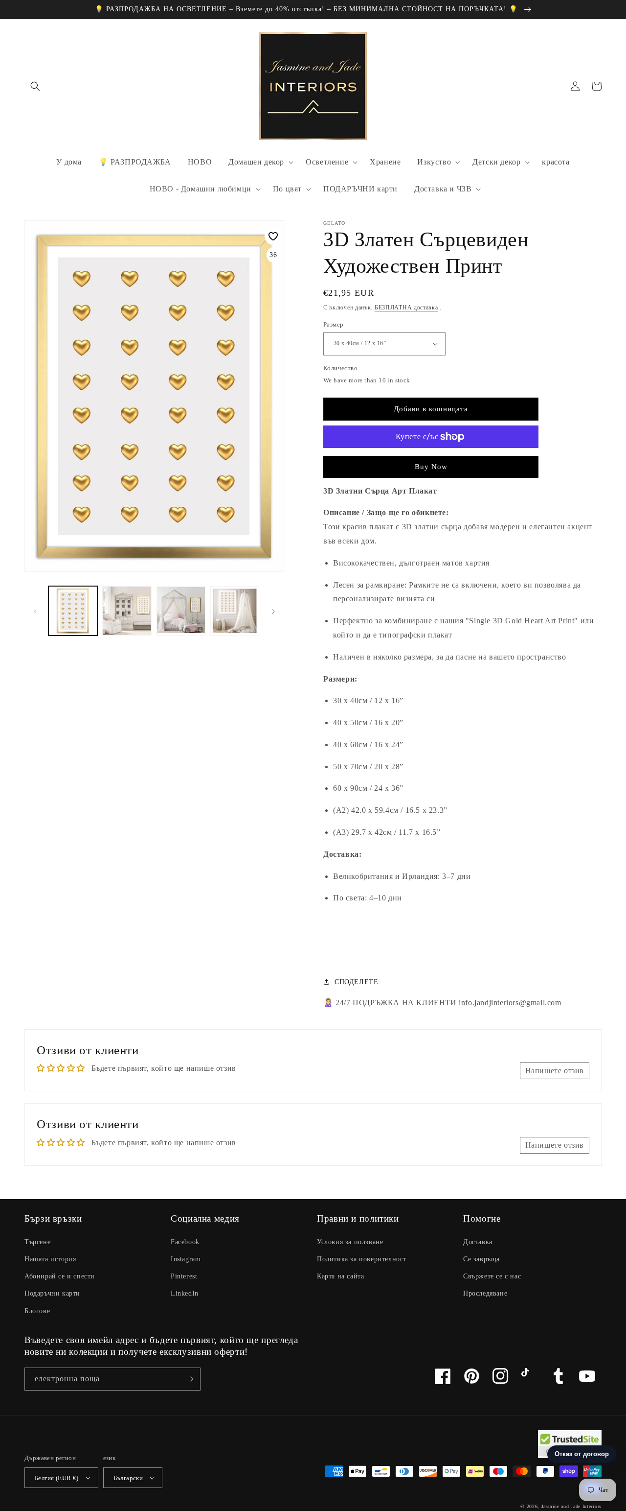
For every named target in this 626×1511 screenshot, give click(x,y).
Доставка (477, 1242)
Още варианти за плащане (431, 460)
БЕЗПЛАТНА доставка (406, 307)
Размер (333, 324)
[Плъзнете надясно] (273, 611)
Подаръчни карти (52, 1293)
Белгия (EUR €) (57, 1478)
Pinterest (184, 1276)
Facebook (185, 1242)
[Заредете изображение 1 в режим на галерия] (72, 610)
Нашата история (50, 1259)
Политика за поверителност (361, 1259)
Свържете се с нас (492, 1276)
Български (128, 1478)
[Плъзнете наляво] (35, 611)
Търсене (37, 1242)
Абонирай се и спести (59, 1276)
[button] (35, 86)
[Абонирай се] (189, 1379)
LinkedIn (185, 1293)
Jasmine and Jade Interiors (571, 1506)
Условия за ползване (350, 1242)
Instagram (186, 1259)
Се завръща (481, 1259)
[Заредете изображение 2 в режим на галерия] (126, 610)
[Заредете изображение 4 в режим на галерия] (234, 610)
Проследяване (485, 1293)
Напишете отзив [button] (554, 1070)
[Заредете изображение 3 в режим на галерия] (180, 610)
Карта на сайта (340, 1276)
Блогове (37, 1311)
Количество (340, 368)
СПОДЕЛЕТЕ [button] (356, 982)
